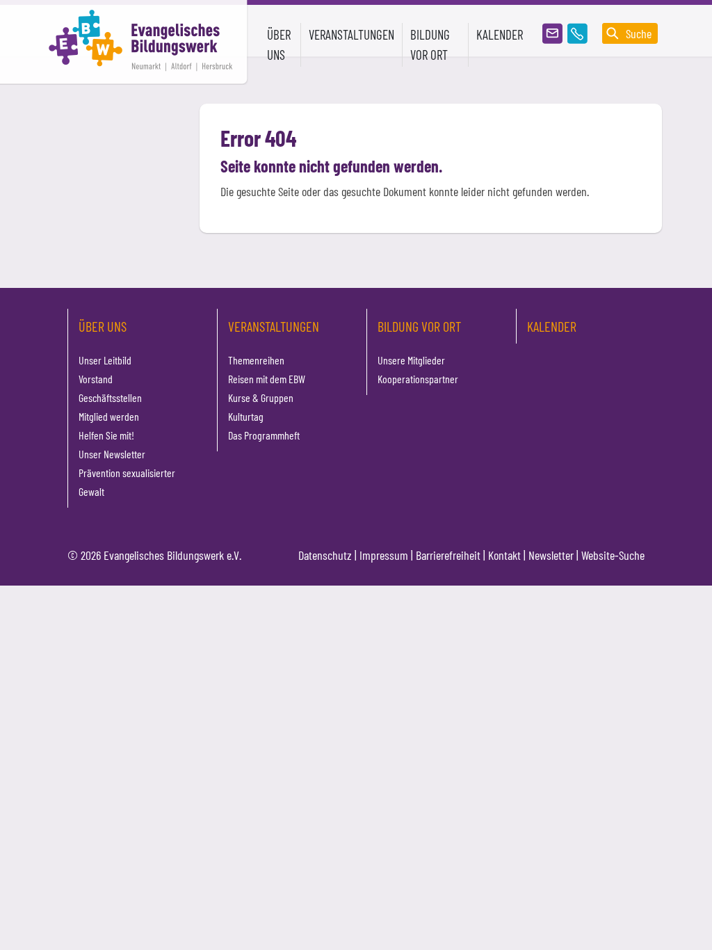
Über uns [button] (279, 44)
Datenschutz (325, 555)
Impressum (383, 555)
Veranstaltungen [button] (351, 34)
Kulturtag (246, 416)
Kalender (499, 34)
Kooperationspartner (418, 378)
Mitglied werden (109, 416)
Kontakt (504, 555)
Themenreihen (256, 360)
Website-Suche (613, 555)
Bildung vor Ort (419, 326)
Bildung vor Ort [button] (430, 44)
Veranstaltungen (273, 326)
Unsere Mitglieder (411, 360)
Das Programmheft (264, 435)
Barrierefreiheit (448, 555)
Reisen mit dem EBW (266, 378)
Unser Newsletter (112, 453)
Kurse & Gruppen (260, 397)
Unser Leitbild (105, 360)
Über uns (103, 326)
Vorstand (96, 378)
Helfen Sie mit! (106, 435)
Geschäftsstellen (110, 397)
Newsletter (551, 555)
